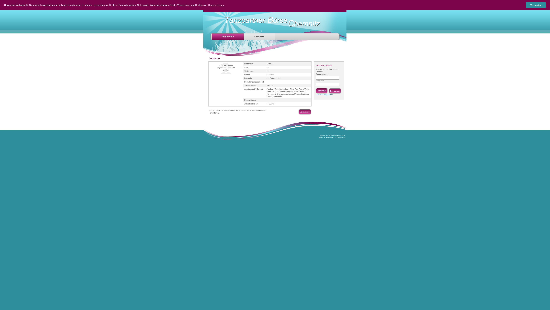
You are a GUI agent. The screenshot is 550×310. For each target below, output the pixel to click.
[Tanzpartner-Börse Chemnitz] (276, 22)
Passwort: (320, 81)
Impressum (329, 137)
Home (321, 137)
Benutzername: (322, 74)
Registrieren (259, 36)
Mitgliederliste (228, 36)
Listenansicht (305, 112)
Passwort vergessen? (324, 95)
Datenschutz (341, 137)
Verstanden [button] (535, 5)
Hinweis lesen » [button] (216, 5)
